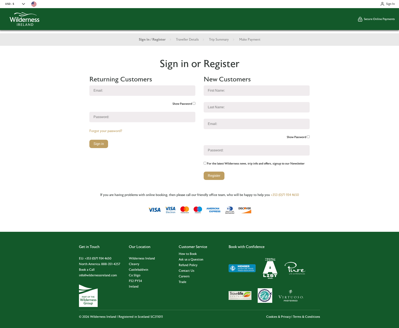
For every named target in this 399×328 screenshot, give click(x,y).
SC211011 (156, 317)
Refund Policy (188, 265)
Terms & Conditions (306, 317)
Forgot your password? (105, 131)
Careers (184, 276)
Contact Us (186, 271)
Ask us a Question (191, 259)
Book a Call (87, 270)
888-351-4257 (110, 264)
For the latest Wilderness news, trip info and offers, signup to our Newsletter (255, 163)
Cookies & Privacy (278, 317)
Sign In (390, 4)
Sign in (99, 144)
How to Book (188, 254)
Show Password (182, 104)
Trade (182, 282)
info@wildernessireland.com (98, 275)
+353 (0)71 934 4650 (285, 195)
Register (214, 175)
